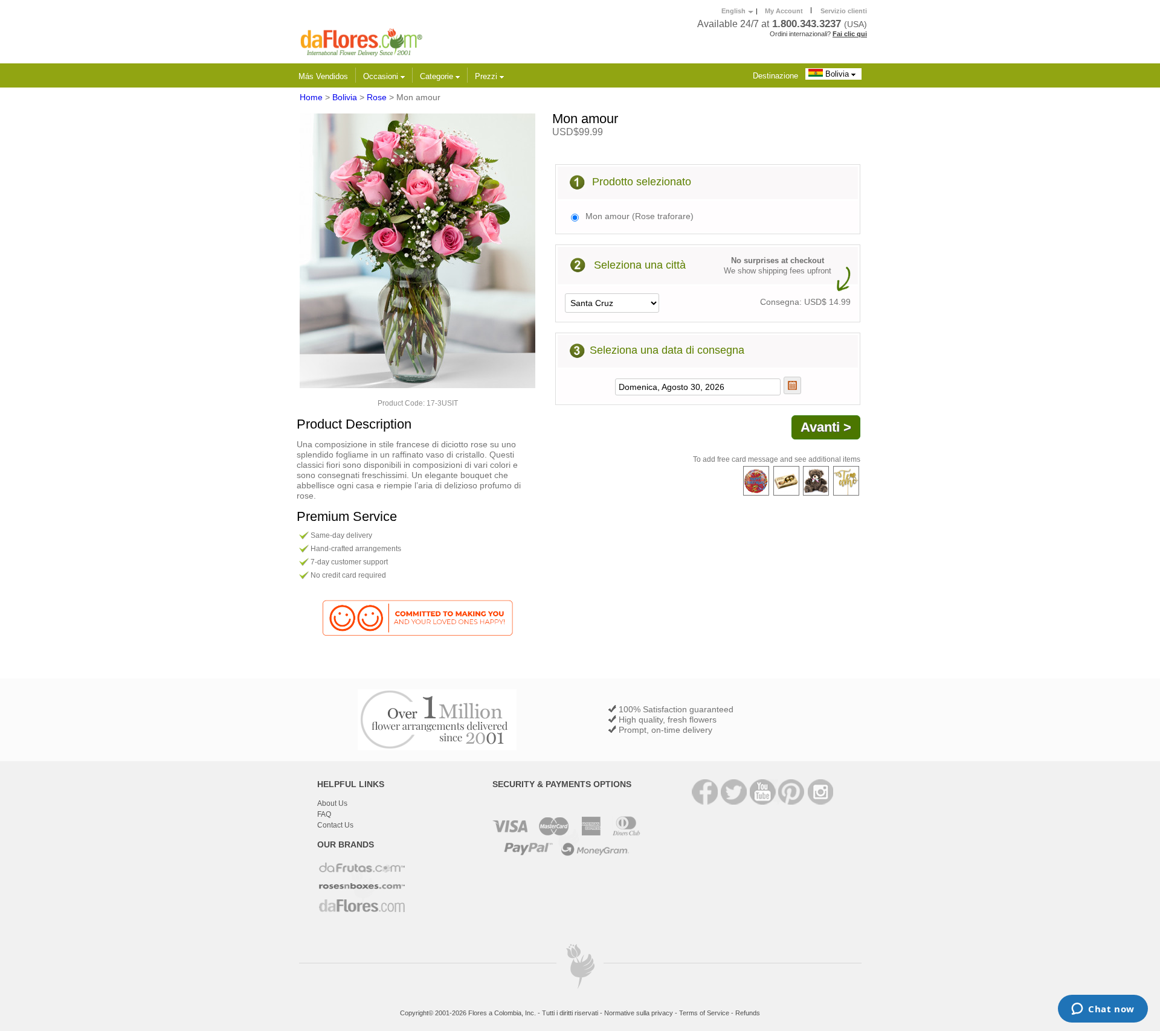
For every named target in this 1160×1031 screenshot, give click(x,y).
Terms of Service (704, 1013)
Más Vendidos (323, 76)
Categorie (438, 76)
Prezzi (487, 76)
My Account (784, 10)
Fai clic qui (850, 33)
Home (311, 97)
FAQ (324, 814)
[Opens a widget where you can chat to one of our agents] (1103, 1010)
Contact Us (335, 825)
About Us (332, 803)
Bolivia (837, 73)
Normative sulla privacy (638, 1013)
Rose (377, 97)
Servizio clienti (843, 10)
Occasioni (382, 76)
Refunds (747, 1013)
